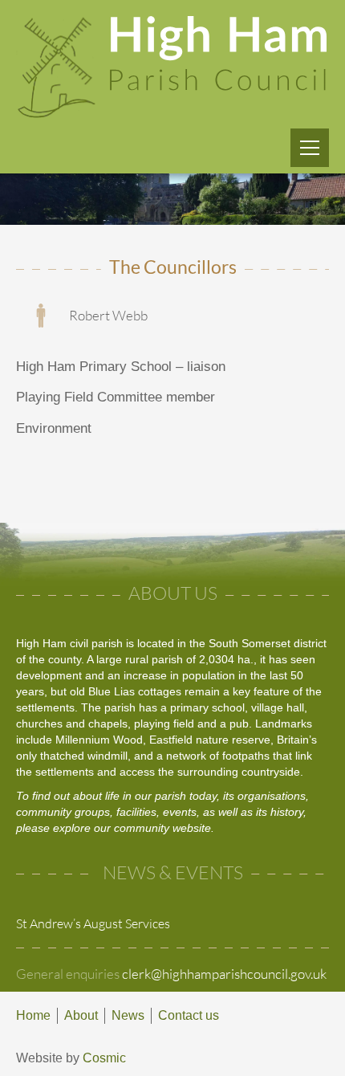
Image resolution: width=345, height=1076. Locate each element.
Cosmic (104, 1058)
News (128, 1015)
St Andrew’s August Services (93, 923)
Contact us (188, 1015)
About (81, 1015)
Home (33, 1015)
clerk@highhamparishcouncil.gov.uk (224, 973)
